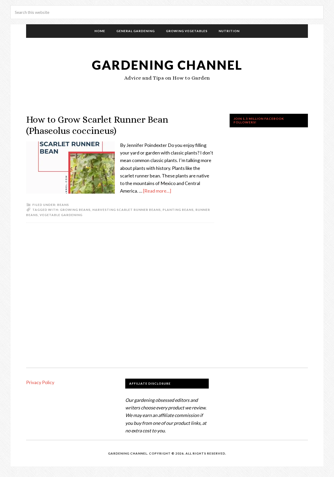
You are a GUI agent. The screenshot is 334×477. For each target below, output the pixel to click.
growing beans (75, 210)
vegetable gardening (61, 215)
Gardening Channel (167, 64)
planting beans (178, 210)
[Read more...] (157, 191)
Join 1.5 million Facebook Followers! (259, 120)
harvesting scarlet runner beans (126, 210)
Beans (63, 205)
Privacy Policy (40, 382)
